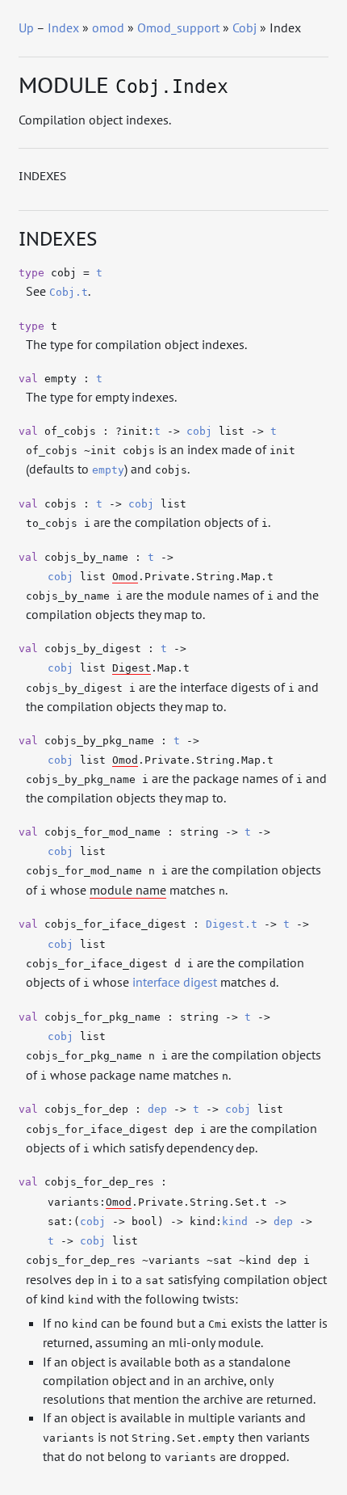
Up (26, 27)
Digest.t (231, 924)
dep (157, 1109)
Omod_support (178, 27)
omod (108, 27)
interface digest (174, 982)
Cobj (244, 27)
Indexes (42, 176)
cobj (199, 431)
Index (63, 27)
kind (235, 1221)
